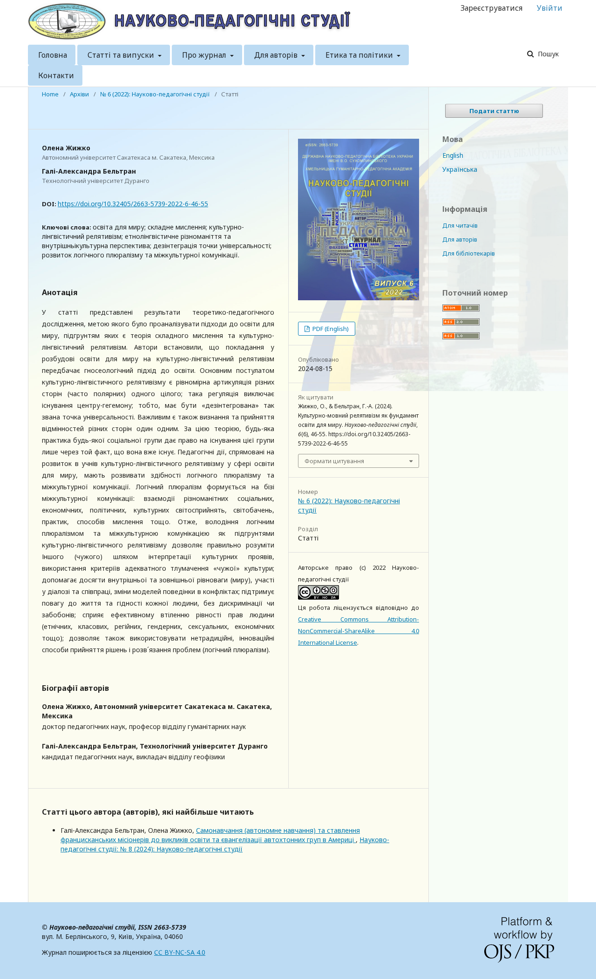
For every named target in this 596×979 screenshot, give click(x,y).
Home (50, 94)
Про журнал (205, 55)
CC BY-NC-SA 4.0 (179, 952)
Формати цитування (334, 461)
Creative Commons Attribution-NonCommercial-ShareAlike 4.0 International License (358, 631)
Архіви (79, 94)
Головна (52, 55)
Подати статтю (494, 111)
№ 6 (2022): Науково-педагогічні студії (155, 94)
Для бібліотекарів (468, 253)
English (452, 155)
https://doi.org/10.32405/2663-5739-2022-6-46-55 (133, 203)
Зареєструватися (491, 8)
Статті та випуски (122, 55)
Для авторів (276, 55)
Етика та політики (360, 55)
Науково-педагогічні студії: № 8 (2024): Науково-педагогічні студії (225, 844)
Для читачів (460, 225)
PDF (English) (330, 328)
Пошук (547, 53)
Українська (459, 169)
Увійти (549, 8)
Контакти (56, 75)
